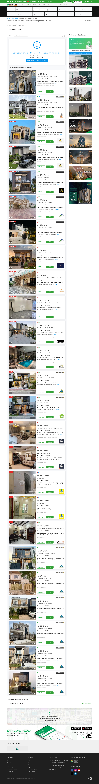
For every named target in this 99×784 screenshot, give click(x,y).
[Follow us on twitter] (72, 775)
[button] (11, 10)
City (17, 8)
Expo (29, 767)
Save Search (89, 20)
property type (62, 8)
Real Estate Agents (32, 769)
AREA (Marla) (78, 8)
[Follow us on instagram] (76, 771)
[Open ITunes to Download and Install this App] (76, 729)
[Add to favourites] (34, 92)
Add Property (31, 771)
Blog (39, 1)
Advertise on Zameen (12, 769)
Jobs (8, 765)
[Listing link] (37, 82)
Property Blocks (22, 1)
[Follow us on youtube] (79, 771)
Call (50, 91)
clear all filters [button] (21, 25)
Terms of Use (10, 771)
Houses (20, 30)
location (35, 8)
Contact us (9, 762)
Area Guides (33, 1)
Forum (29, 765)
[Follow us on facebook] (72, 771)
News (29, 762)
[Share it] (32, 92)
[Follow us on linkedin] (76, 775)
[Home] (8, 1)
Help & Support (10, 767)
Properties (13, 1)
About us (9, 760)
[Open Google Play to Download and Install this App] (87, 729)
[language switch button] (85, 2)
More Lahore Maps (86, 703)
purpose (9, 8)
